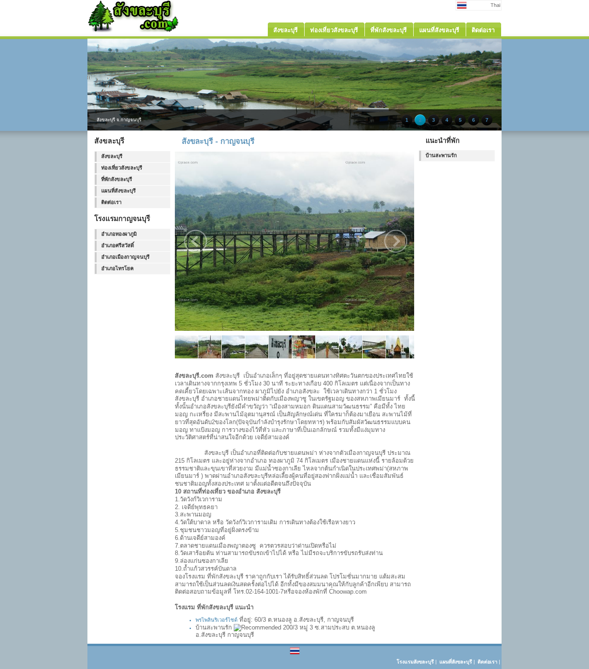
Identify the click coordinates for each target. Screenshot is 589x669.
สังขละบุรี (111, 156)
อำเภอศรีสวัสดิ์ (117, 245)
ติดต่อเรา (111, 202)
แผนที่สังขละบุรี (118, 190)
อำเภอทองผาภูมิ (119, 234)
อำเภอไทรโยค (117, 268)
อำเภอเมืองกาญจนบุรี (125, 257)
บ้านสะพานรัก (441, 155)
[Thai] (295, 654)
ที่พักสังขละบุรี (116, 179)
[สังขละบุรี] (133, 30)
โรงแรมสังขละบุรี (415, 661)
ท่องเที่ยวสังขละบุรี (121, 167)
